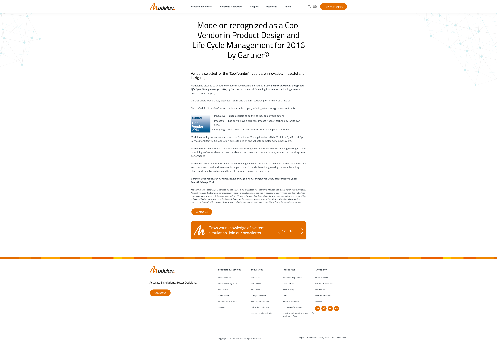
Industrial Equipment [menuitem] (259, 307)
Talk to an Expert (333, 6)
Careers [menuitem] (318, 301)
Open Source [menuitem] (223, 295)
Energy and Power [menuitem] (258, 295)
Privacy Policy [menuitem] (323, 337)
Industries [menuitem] (256, 269)
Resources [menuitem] (271, 6)
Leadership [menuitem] (320, 289)
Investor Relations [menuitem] (323, 295)
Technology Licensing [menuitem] (227, 301)
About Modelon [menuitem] (321, 277)
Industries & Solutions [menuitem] (231, 6)
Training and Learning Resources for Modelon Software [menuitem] (299, 314)
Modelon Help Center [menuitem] (292, 277)
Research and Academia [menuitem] (261, 313)
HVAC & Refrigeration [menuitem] (259, 301)
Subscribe (287, 230)
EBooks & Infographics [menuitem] (292, 307)
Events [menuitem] (285, 295)
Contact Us (202, 211)
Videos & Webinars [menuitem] (291, 301)
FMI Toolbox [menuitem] (223, 289)
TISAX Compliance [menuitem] (338, 337)
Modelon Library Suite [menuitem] (227, 283)
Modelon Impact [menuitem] (225, 277)
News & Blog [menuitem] (288, 289)
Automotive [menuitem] (255, 283)
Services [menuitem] (221, 307)
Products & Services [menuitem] (201, 6)
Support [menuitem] (254, 6)
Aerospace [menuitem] (255, 277)
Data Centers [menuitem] (256, 289)
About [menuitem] (288, 6)
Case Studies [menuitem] (288, 283)
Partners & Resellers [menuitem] (324, 283)
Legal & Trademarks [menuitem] (308, 337)
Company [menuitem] (321, 269)
